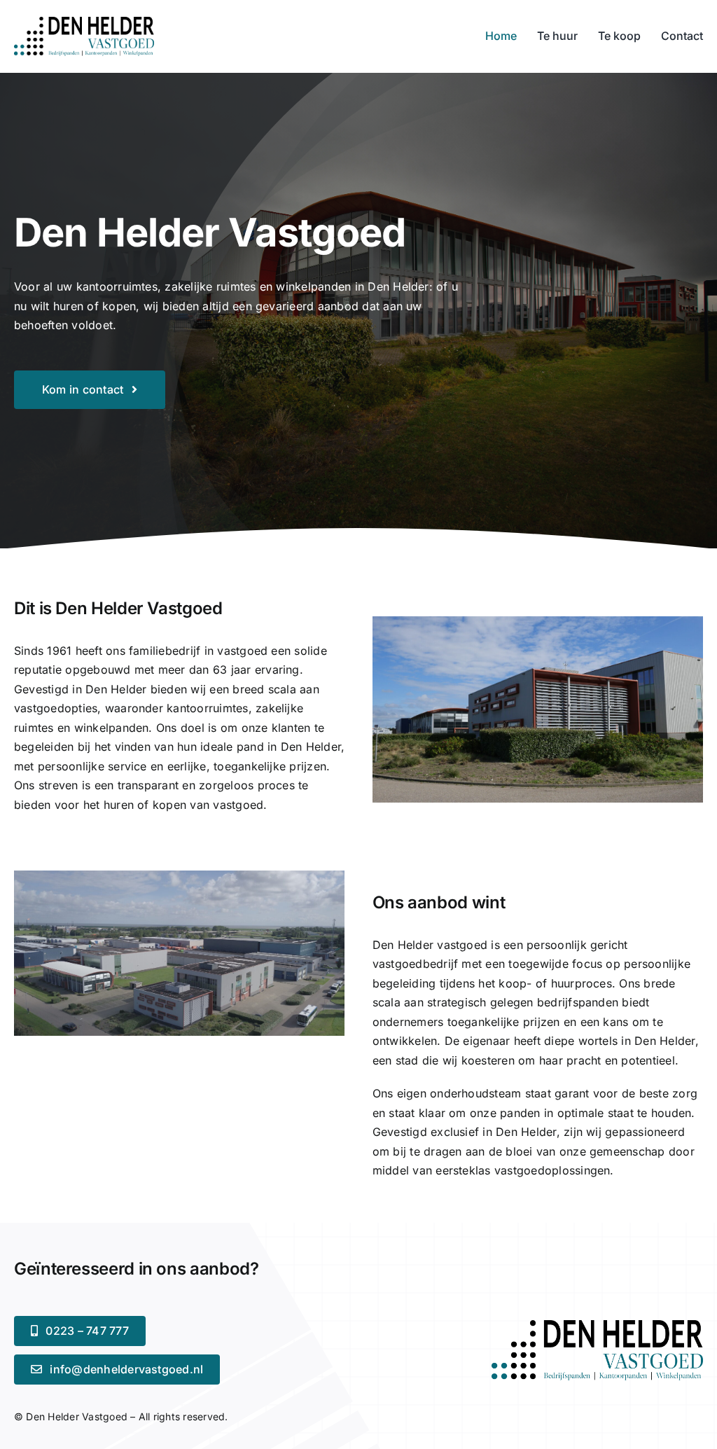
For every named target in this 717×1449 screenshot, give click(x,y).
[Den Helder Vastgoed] (597, 1326)
